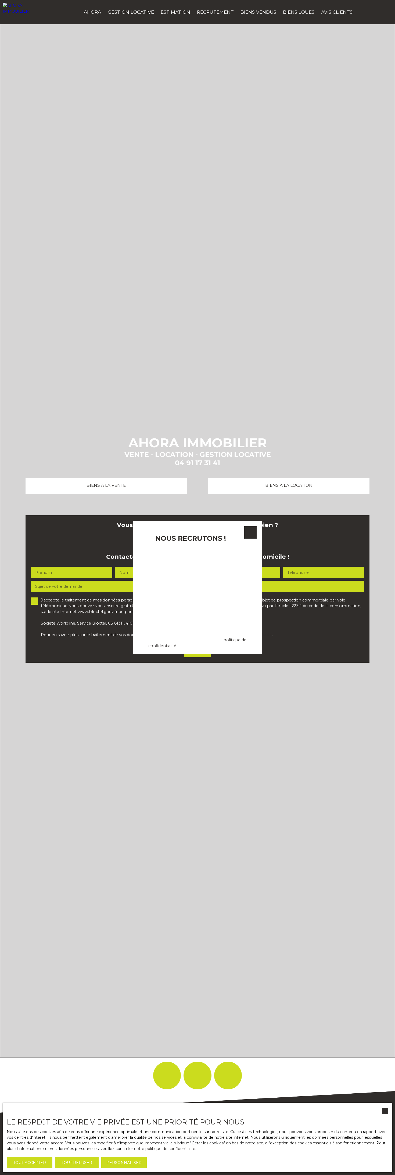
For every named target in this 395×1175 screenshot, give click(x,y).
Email (148, 550)
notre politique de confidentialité (164, 1148)
